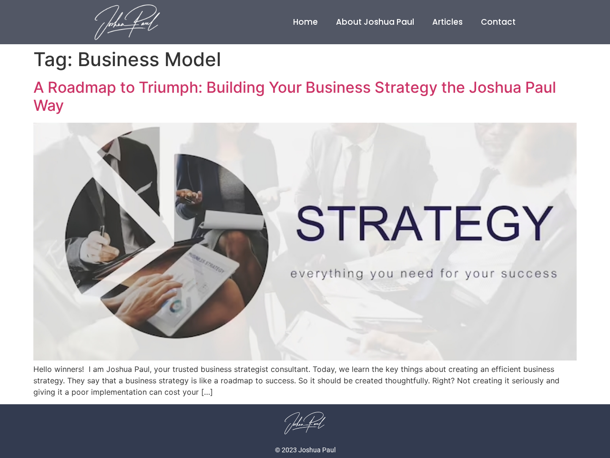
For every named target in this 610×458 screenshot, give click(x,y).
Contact (498, 22)
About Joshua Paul (375, 22)
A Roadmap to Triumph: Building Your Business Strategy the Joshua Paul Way (294, 96)
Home (305, 22)
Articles (447, 22)
